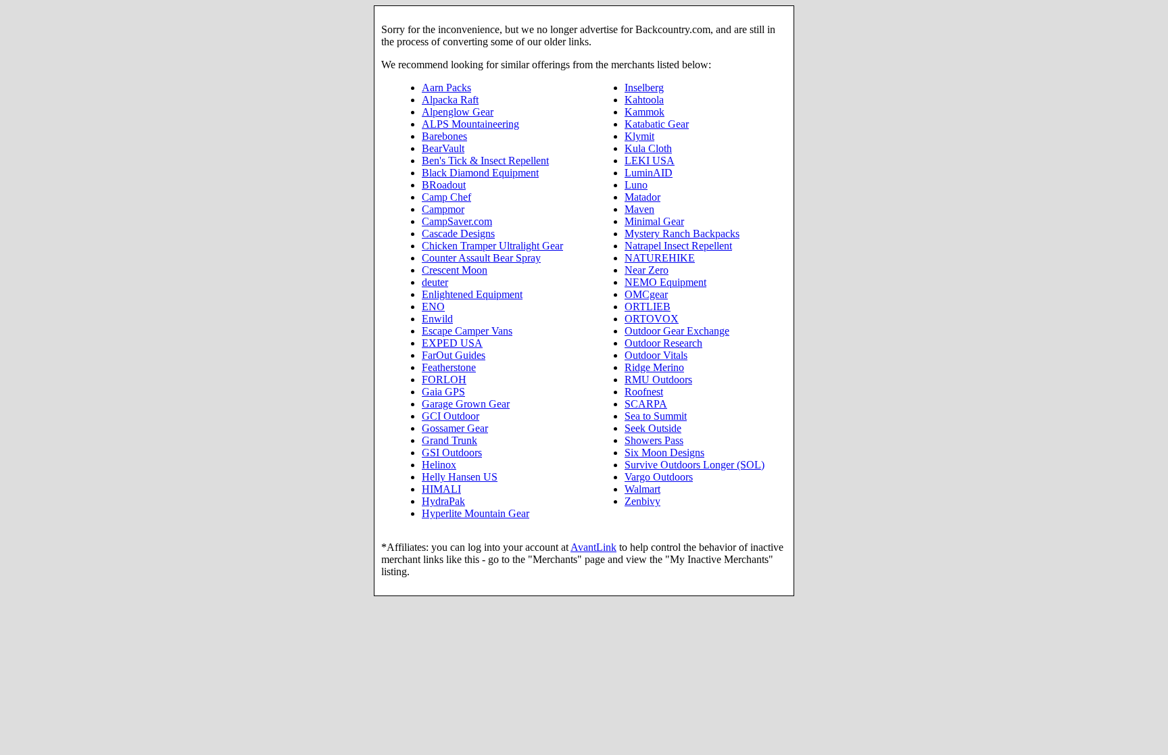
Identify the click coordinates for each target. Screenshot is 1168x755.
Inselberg (644, 87)
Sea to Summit (656, 416)
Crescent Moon (454, 270)
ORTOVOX (652, 318)
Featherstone (449, 367)
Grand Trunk (449, 440)
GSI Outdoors (452, 452)
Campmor (443, 209)
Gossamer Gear (455, 428)
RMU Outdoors (658, 379)
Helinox (439, 464)
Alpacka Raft (450, 99)
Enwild (437, 318)
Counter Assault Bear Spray (481, 258)
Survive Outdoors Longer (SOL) (694, 464)
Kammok (644, 112)
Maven (639, 209)
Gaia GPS (443, 391)
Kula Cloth (648, 148)
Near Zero (646, 270)
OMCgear (646, 294)
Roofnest (644, 391)
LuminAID (649, 172)
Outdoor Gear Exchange (677, 331)
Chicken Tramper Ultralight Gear (492, 245)
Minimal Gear (654, 221)
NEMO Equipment (665, 282)
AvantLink (593, 547)
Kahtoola (644, 99)
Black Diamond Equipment (480, 172)
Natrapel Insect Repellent (678, 245)
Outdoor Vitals (656, 355)
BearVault (443, 148)
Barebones (444, 136)
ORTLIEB (648, 306)
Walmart (642, 489)
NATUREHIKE (660, 258)
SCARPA (646, 404)
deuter (435, 282)
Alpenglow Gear (457, 112)
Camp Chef (446, 197)
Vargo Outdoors (659, 477)
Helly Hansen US (459, 477)
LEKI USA (650, 160)
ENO (433, 306)
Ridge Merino (654, 367)
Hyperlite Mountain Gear (475, 513)
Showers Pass (654, 440)
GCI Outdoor (450, 416)
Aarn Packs (446, 87)
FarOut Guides (453, 355)
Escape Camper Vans (467, 331)
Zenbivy (642, 501)
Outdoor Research (663, 343)
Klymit (639, 136)
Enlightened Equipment (472, 294)
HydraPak (443, 501)
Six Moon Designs (664, 452)
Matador (642, 197)
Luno (636, 185)
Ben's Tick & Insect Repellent (485, 160)
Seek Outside (653, 428)
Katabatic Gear (657, 124)
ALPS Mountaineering (470, 124)
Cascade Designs (458, 233)
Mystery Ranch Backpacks (682, 233)
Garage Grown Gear (466, 404)
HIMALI (441, 489)
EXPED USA (452, 343)
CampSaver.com (457, 221)
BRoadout (444, 185)
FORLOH (444, 379)
